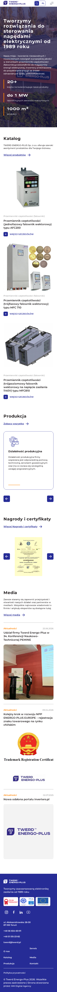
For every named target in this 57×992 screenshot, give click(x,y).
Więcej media (12, 615)
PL (43, 3)
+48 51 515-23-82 (12, 936)
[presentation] (7, 499)
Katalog (8, 957)
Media (33, 957)
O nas (7, 951)
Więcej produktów (15, 155)
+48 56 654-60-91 (12, 931)
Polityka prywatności (14, 973)
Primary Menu (51, 3)
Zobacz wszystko (14, 423)
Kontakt (34, 963)
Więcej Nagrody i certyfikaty (20, 526)
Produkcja (9, 963)
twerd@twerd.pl (12, 942)
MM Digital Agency (21, 986)
